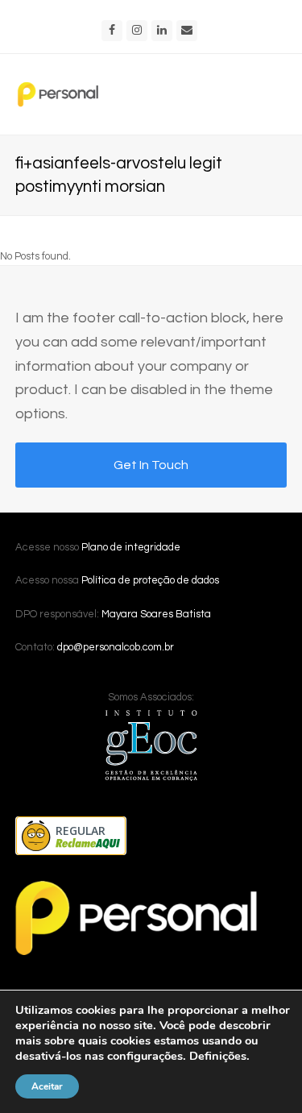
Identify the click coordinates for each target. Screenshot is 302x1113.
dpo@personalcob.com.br (115, 647)
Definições (217, 1056)
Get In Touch (151, 465)
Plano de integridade (130, 547)
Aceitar (47, 1086)
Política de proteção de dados (150, 580)
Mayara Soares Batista (156, 614)
